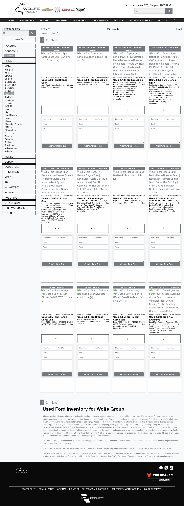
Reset (18, 39)
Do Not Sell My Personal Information (89, 489)
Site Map (62, 489)
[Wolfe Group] (52, 8)
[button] (11, 20)
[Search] (168, 11)
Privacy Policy (47, 489)
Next (54, 40)
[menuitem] (20, 55)
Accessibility (29, 489)
